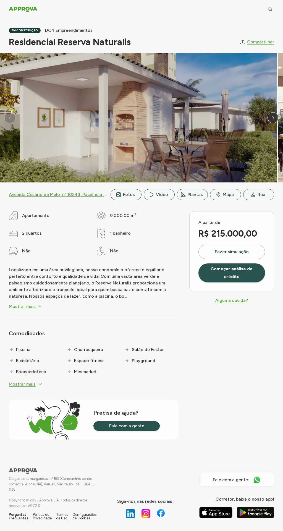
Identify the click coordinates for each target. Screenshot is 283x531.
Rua (261, 194)
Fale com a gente (126, 425)
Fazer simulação (232, 251)
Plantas (195, 194)
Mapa (228, 194)
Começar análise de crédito (232, 272)
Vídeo (162, 194)
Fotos (129, 194)
